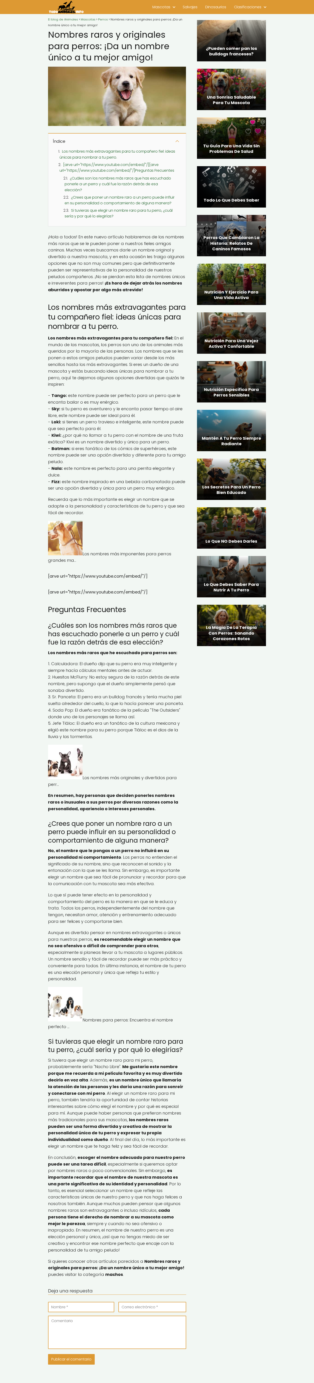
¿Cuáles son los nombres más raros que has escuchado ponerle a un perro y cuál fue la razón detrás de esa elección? (118, 184)
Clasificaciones (247, 7)
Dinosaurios (215, 7)
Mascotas (161, 7)
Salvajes (190, 7)
